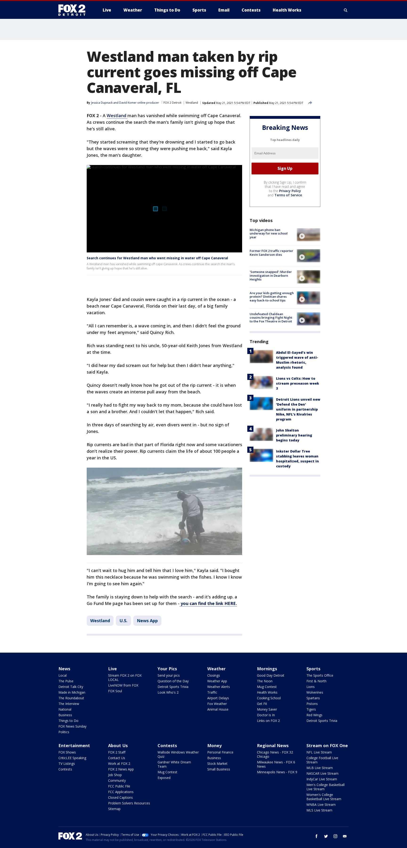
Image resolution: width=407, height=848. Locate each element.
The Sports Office (319, 675)
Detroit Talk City (70, 686)
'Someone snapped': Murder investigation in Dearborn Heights (271, 275)
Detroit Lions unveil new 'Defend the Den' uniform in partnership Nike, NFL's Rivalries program (298, 409)
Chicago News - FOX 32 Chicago (275, 754)
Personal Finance (220, 752)
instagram (335, 836)
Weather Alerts (218, 686)
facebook (316, 836)
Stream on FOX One (327, 745)
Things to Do (68, 720)
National (64, 709)
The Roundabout (71, 698)
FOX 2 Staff (116, 752)
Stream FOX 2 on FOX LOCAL (125, 677)
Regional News (273, 745)
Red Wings (314, 715)
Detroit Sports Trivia (173, 686)
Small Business (218, 769)
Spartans (313, 698)
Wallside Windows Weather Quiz (178, 754)
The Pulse (65, 681)
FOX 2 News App (121, 769)
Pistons (312, 703)
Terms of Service (288, 195)
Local (62, 675)
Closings (213, 675)
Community (117, 780)
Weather (216, 668)
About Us (118, 745)
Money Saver (267, 709)
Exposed (164, 777)
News (64, 668)
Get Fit (262, 703)
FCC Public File (119, 786)
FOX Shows (67, 752)
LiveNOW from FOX (123, 685)
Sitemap (114, 809)
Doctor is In (266, 715)
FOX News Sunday (72, 726)
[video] (308, 234)
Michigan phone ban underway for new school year (269, 233)
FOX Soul (115, 691)
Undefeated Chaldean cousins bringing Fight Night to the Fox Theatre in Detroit (271, 317)
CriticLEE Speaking (72, 758)
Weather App (217, 681)
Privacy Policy (290, 191)
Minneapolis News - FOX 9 (277, 772)
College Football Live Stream (322, 760)
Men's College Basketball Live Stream (325, 786)
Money (214, 745)
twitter (326, 836)
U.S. (123, 620)
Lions (310, 686)
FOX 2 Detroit (172, 103)
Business (65, 715)
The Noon (265, 681)
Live (112, 668)
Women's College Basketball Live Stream (323, 796)
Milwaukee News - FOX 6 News (276, 764)
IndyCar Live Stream (321, 779)
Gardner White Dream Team (174, 764)
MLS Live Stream (319, 810)
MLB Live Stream (319, 768)
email (345, 836)
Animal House (217, 709)
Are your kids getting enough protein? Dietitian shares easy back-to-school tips (272, 296)
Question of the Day (173, 681)
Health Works (267, 692)
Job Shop (115, 775)
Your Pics (167, 668)
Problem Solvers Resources (129, 803)
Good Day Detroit (270, 675)
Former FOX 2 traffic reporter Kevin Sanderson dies (271, 253)
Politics (63, 732)
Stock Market (217, 763)
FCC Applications (121, 792)
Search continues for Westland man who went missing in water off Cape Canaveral (157, 258)
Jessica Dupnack (102, 103)
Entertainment (74, 745)
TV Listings (66, 763)
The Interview (68, 703)
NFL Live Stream (319, 752)
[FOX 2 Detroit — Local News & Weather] (74, 10)
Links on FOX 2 (268, 720)
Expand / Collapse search (346, 10)
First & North (316, 681)
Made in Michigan (71, 692)
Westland (192, 103)
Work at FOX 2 (119, 763)
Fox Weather (217, 703)
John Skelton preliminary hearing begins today (294, 435)
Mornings (267, 668)
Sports (313, 668)
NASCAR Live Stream (322, 773)
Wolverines (314, 692)
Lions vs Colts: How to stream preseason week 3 (297, 383)
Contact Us (116, 758)
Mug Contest (267, 686)
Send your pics (169, 675)
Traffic (212, 692)
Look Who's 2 (168, 692)
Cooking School (269, 698)
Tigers (311, 709)
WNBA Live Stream (321, 804)
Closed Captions (120, 797)
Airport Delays (218, 698)
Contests (65, 769)
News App (147, 620)
